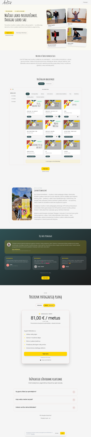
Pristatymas (48, 83)
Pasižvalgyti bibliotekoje (21, 32)
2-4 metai (13, 98)
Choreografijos (34, 93)
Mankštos (76, 93)
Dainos (42, 93)
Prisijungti (85, 2)
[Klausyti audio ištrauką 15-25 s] (59, 116)
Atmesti (56, 433)
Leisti (62, 433)
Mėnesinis (39, 305)
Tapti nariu (9, 32)
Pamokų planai (30, 97)
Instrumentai (50, 93)
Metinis (49, 305)
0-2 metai (13, 95)
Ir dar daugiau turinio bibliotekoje (53, 161)
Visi (27, 93)
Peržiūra (41, 83)
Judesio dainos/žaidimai (61, 93)
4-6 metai (13, 101)
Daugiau (33, 434)
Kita (70, 93)
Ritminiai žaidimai (40, 97)
